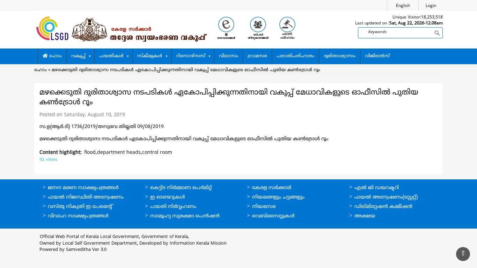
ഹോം (55, 56)
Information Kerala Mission (198, 243)
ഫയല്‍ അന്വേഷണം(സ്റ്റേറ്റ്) (386, 197)
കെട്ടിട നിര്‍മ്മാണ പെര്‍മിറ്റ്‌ (181, 188)
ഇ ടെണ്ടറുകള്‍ (167, 197)
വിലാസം (228, 56)
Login (431, 6)
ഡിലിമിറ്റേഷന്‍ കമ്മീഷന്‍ (383, 207)
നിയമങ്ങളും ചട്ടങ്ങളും (278, 197)
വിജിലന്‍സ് (377, 56)
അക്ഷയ (364, 216)
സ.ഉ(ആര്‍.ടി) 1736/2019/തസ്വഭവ (79, 127)
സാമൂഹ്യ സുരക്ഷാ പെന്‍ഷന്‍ (185, 216)
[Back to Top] (463, 254)
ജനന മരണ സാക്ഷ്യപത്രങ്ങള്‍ (83, 188)
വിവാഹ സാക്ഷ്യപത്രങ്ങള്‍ (78, 216)
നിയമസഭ (264, 207)
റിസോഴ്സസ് (190, 56)
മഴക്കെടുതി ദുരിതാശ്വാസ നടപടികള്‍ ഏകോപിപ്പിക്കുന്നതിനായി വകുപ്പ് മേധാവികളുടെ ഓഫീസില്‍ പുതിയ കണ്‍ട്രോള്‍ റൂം (186, 70)
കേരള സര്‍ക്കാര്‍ (271, 188)
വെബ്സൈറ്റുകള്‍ (273, 216)
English (403, 6)
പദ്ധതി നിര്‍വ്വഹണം (173, 207)
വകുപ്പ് (78, 56)
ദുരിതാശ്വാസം (339, 56)
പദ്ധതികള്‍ (111, 56)
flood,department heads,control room (128, 153)
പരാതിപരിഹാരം (295, 56)
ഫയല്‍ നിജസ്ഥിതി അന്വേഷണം (86, 197)
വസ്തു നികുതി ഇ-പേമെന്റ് (80, 207)
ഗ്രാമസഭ (257, 56)
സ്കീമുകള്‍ (149, 56)
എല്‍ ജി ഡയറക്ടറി (376, 188)
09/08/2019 (150, 127)
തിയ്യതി (127, 127)
